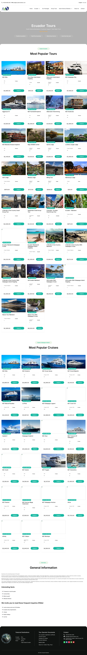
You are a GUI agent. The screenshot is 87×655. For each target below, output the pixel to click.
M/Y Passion (5, 502)
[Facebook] (67, 642)
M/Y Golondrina (72, 470)
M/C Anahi (5, 470)
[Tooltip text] (84, 647)
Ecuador (38, 82)
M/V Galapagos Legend (48, 403)
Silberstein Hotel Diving (53, 111)
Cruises (16, 81)
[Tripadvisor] (71, 642)
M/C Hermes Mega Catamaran (27, 503)
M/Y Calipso (25, 536)
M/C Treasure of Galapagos (72, 436)
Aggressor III (5, 111)
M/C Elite (4, 77)
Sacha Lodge (50, 144)
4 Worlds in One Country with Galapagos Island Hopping (10, 281)
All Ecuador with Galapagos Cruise (52, 281)
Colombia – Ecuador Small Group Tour (52, 211)
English (80, 2)
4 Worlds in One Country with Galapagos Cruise (73, 245)
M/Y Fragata (45, 470)
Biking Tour (50, 177)
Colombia (57, 215)
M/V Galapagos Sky (70, 77)
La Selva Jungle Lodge (71, 144)
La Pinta (24, 403)
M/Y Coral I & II (72, 403)
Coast (79, 181)
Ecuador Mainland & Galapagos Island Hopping (33, 246)
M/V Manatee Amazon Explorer (11, 144)
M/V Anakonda (69, 111)
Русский (84, 2)
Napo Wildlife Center (33, 144)
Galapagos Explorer (27, 436)
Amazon (79, 115)
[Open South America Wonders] (71, 8)
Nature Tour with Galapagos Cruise (33, 315)
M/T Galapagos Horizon (48, 502)
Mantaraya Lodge (70, 177)
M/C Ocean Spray (47, 371)
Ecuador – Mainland (70, 210)
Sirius (69, 502)
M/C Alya (44, 436)
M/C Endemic (26, 371)
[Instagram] (69, 642)
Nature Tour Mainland (8, 314)
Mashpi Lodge (32, 177)
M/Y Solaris (25, 470)
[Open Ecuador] (39, 8)
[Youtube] (73, 642)
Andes (38, 181)
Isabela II (4, 436)
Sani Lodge (5, 177)
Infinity (4, 536)
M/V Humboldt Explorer (34, 111)
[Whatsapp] (64, 642)
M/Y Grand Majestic (73, 371)
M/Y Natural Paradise (8, 403)
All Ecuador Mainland (34, 280)
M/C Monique (46, 536)
